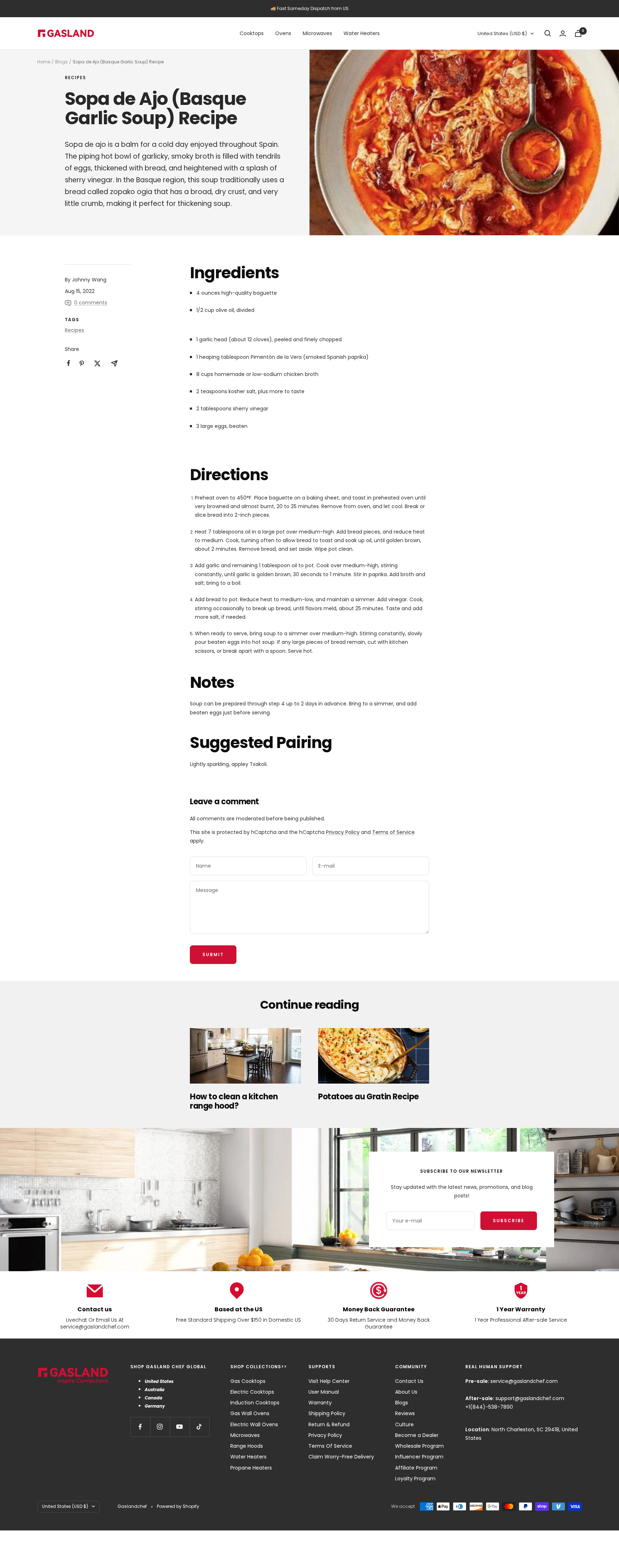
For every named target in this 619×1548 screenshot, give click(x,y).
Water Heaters (362, 33)
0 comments (90, 302)
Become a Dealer (416, 1435)
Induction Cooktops (254, 1402)
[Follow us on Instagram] (160, 1427)
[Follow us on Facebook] (140, 1427)
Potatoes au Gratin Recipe (368, 1096)
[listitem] (68, 363)
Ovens (283, 33)
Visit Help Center (329, 1381)
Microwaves (317, 33)
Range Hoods (246, 1446)
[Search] (547, 33)
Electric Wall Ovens (254, 1424)
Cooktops (252, 33)
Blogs (61, 62)
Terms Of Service (330, 1446)
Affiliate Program (416, 1467)
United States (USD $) (502, 33)
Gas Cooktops (247, 1381)
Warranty (320, 1402)
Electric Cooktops (252, 1391)
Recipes (75, 78)
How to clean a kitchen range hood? (234, 1101)
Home (43, 62)
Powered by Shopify (178, 1506)
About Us (406, 1391)
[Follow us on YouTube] (179, 1427)
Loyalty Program (415, 1478)
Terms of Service (393, 832)
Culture (404, 1424)
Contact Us (409, 1381)
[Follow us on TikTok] (199, 1427)
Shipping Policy (326, 1413)
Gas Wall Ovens (249, 1413)
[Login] (563, 33)
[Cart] (578, 33)
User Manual (323, 1391)
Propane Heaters (251, 1467)
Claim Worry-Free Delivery (341, 1456)
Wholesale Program (419, 1446)
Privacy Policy (343, 832)
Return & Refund (329, 1424)
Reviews (405, 1413)
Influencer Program (419, 1456)
